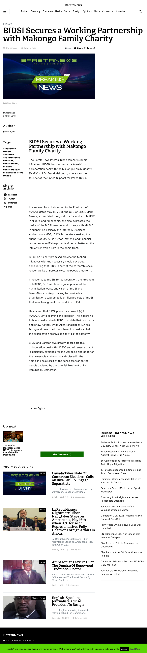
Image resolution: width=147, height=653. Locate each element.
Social (67, 11)
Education (48, 11)
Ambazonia (8, 154)
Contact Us (107, 11)
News (7, 24)
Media (34, 598)
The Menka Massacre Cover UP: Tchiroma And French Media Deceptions (13, 450)
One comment (12, 48)
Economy (35, 11)
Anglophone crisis (11, 157)
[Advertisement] (52, 123)
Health (58, 11)
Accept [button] (124, 649)
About (97, 11)
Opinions (87, 11)
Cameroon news (10, 163)
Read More (134, 649)
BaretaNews (73, 5)
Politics (25, 11)
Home (6, 640)
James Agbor (9, 131)
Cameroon (8, 160)
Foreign (76, 11)
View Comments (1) (62, 454)
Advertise (120, 11)
